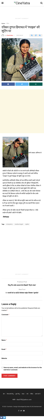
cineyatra (9, 224)
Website (4, 358)
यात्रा (23, 394)
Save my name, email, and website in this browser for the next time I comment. (23, 369)
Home (3, 23)
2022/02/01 (19, 35)
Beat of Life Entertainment (34, 406)
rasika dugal (19, 224)
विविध (8, 23)
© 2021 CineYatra (7, 406)
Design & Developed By (19, 406)
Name (4, 340)
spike (27, 224)
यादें (27, 394)
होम (4, 394)
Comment (6, 315)
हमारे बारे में (37, 394)
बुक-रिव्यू (18, 394)
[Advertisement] (22, 10)
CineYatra (10, 35)
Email (4, 349)
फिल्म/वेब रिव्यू (10, 394)
